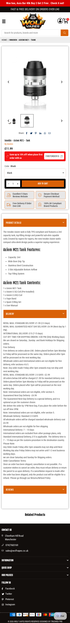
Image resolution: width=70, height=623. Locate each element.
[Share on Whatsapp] (45, 133)
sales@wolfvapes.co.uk (17, 550)
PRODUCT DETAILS (13, 222)
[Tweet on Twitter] (31, 133)
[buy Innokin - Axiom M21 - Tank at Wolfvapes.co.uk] (11, 120)
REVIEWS (10, 489)
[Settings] (60, 21)
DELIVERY (10, 313)
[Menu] (4, 22)
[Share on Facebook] (27, 133)
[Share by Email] (49, 133)
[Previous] (8, 81)
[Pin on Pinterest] (36, 133)
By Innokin (9, 144)
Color (10, 166)
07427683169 (12, 545)
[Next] (61, 81)
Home (4, 40)
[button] (65, 21)
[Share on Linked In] (40, 133)
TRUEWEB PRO (56, 621)
